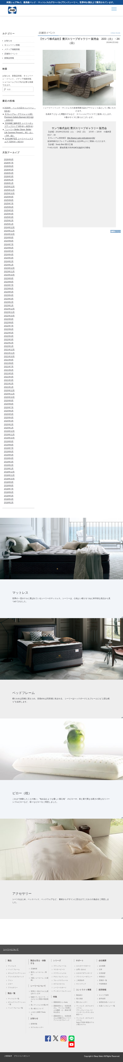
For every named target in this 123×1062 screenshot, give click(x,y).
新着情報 (34, 1024)
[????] (115, 232)
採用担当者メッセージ (107, 1002)
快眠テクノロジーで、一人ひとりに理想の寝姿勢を (39, 999)
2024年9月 (8, 237)
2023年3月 (8, 299)
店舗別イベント (11, 54)
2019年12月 (9, 431)
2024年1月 (8, 265)
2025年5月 (8, 210)
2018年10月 (9, 479)
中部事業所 (103, 984)
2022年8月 (8, 322)
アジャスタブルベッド (16, 976)
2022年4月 (8, 336)
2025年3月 (8, 217)
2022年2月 (8, 343)
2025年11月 (9, 190)
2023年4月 (8, 295)
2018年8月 (8, 485)
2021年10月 (9, 356)
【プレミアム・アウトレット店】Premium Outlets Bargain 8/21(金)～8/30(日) (19, 117)
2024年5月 (8, 251)
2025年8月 (8, 200)
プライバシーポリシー (84, 976)
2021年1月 (8, 387)
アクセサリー (13, 987)
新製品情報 (9, 58)
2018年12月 (9, 472)
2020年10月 (9, 397)
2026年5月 (8, 170)
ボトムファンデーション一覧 (17, 1003)
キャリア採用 (104, 995)
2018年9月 (8, 482)
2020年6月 (8, 411)
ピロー (10, 984)
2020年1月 (8, 428)
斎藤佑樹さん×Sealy (60, 1002)
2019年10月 (9, 438)
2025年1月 (8, 224)
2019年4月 (8, 458)
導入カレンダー (81, 1002)
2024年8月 (8, 241)
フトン (10, 980)
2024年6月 (8, 248)
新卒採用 (102, 998)
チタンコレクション (60, 976)
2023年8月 (8, 282)
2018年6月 (8, 492)
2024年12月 (9, 227)
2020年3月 (8, 421)
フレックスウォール (60, 980)
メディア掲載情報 (12, 49)
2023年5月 (8, 292)
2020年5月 (8, 414)
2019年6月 (8, 451)
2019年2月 (8, 465)
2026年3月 (8, 176)
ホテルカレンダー (37, 1027)
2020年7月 (8, 407)
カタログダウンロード (84, 973)
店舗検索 (34, 968)
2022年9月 (8, 319)
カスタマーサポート (83, 966)
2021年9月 (8, 360)
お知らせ (8, 41)
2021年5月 (8, 373)
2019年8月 (8, 445)
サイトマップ (81, 984)
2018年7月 (8, 489)
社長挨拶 (102, 973)
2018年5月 (8, 496)
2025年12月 (9, 186)
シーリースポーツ (59, 987)
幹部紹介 (102, 976)
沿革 (100, 969)
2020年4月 (8, 417)
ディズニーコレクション (62, 991)
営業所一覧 (103, 980)
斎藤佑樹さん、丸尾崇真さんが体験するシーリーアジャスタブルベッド (62, 1018)
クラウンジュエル (59, 973)
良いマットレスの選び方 (39, 1005)
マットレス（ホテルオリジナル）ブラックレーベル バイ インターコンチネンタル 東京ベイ (85, 1010)
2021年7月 (8, 366)
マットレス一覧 (13, 998)
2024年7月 (8, 244)
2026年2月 (8, 180)
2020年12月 (9, 390)
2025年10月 (9, 193)
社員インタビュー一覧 (107, 1006)
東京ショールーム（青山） (39, 973)
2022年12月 (9, 309)
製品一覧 (11, 993)
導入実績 (79, 998)
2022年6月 (8, 329)
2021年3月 (8, 380)
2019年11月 (9, 434)
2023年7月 (8, 285)
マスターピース (59, 969)
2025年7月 (8, 203)
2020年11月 (9, 394)
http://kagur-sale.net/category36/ (81, 138)
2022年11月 (9, 312)
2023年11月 (9, 271)
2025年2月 (8, 220)
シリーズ (57, 960)
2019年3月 (8, 462)
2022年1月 (8, 346)
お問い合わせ (81, 969)
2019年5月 (8, 455)
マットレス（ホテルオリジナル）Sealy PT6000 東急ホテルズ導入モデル (85, 1021)
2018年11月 (9, 475)
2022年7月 (8, 326)
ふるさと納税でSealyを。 (38, 1013)
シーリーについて (11, 949)
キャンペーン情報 (12, 45)
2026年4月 (8, 173)
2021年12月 (9, 349)
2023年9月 (8, 278)
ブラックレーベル (59, 966)
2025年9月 (8, 197)
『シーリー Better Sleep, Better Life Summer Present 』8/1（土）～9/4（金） (18, 132)
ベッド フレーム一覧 (15, 1008)
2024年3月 (8, 258)
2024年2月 (8, 261)
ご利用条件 (80, 980)
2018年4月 (8, 499)
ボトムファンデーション (17, 973)
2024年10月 (9, 234)
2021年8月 (8, 363)
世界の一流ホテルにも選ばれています (39, 992)
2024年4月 (8, 254)
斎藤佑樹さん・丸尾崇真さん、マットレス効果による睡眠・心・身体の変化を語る (62, 1009)
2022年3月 (8, 339)
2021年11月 (9, 353)
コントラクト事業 (83, 989)
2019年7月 (8, 448)
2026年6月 (8, 166)
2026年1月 (8, 183)
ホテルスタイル (59, 984)
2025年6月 (8, 207)
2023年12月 (9, 268)
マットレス (12, 966)
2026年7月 (8, 163)
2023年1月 (8, 305)
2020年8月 (8, 404)
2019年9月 (8, 441)
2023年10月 (9, 275)
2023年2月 (8, 302)
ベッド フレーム (14, 969)
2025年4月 (8, 214)
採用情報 (102, 989)
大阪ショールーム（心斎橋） (39, 979)
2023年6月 (8, 288)
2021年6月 (8, 370)
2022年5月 (8, 333)
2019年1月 (8, 468)
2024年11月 (9, 231)
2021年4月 (8, 377)
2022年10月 (9, 316)
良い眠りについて (37, 1008)
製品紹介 (79, 995)
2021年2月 (8, 383)
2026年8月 (8, 159)
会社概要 (102, 966)
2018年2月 (8, 502)
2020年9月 (8, 400)
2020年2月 (8, 424)
